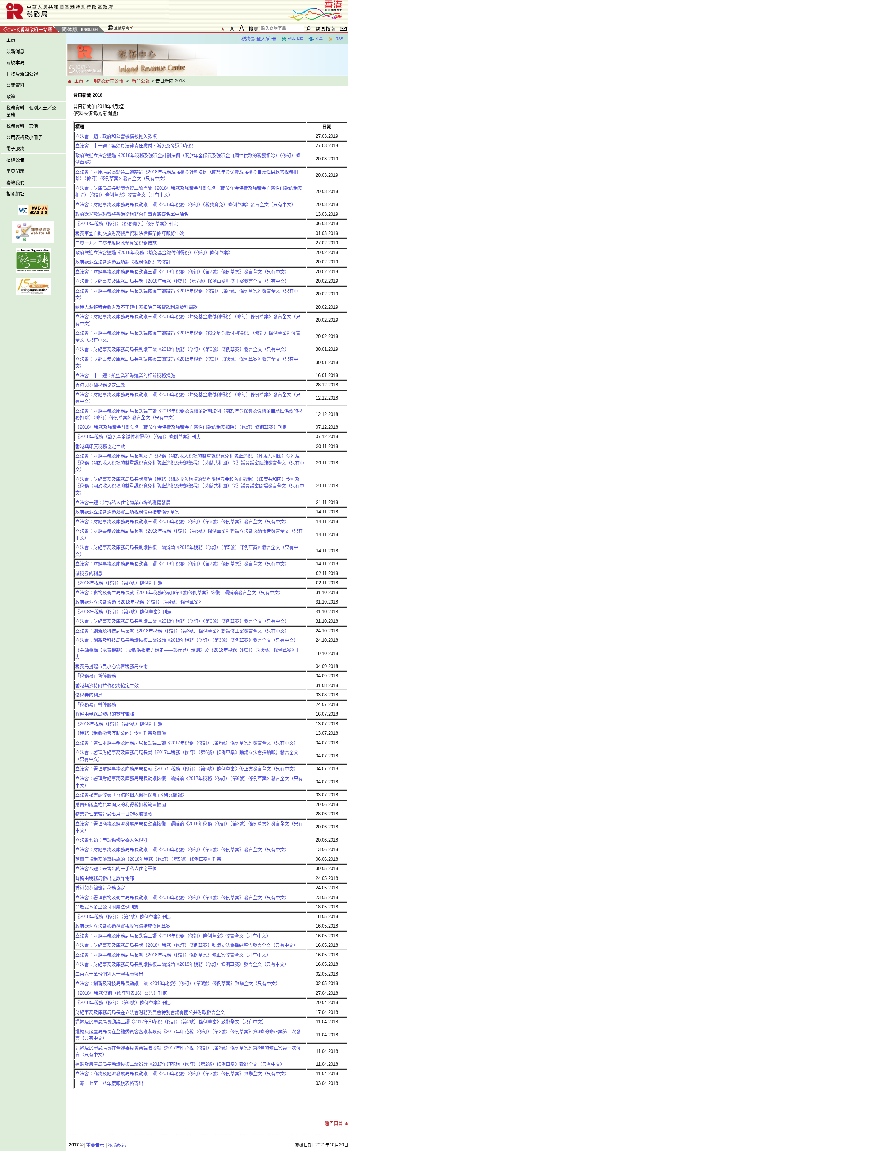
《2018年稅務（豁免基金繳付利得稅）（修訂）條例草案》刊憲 (138, 436)
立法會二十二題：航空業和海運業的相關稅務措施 (125, 375)
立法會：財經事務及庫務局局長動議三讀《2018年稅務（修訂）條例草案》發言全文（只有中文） (173, 935)
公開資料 (15, 85)
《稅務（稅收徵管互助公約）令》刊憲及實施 (120, 733)
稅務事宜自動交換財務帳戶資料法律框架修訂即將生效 (129, 233)
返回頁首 (334, 1123)
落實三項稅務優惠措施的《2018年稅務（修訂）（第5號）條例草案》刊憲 (148, 859)
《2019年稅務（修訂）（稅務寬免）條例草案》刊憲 (126, 223)
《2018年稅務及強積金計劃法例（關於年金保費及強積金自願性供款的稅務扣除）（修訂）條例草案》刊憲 (181, 427)
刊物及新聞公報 (22, 74)
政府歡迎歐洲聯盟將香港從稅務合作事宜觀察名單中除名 (132, 214)
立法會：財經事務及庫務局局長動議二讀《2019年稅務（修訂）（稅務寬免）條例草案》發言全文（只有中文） (185, 204)
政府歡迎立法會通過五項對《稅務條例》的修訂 (122, 262)
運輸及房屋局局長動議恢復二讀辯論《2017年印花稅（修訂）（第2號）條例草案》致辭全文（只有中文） (180, 1064)
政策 (10, 96)
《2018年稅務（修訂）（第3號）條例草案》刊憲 (123, 1002)
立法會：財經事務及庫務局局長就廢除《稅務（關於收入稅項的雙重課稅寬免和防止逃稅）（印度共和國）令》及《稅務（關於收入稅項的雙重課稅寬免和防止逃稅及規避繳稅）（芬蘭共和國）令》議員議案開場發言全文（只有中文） (189, 485)
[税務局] (84, 11)
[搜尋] (252, 28)
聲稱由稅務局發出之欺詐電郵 (104, 878)
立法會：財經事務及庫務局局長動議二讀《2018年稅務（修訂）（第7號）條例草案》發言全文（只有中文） (182, 563)
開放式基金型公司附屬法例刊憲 (107, 906)
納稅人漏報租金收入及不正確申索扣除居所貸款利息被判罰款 (136, 307)
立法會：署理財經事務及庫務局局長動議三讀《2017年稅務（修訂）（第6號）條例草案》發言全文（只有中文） (186, 743)
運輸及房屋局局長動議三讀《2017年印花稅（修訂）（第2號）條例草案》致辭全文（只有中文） (171, 1021)
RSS (338, 39)
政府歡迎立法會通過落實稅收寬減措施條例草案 (122, 926)
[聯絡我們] (343, 28)
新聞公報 (141, 81)
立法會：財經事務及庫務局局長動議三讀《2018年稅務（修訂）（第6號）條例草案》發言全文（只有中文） (182, 349)
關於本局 (15, 62)
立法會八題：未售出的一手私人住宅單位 (116, 868)
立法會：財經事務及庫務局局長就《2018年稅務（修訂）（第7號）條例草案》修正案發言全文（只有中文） (182, 281)
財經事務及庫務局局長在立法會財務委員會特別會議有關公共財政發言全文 (150, 1012)
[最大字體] (241, 28)
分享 (319, 39)
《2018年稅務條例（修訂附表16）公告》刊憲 (121, 993)
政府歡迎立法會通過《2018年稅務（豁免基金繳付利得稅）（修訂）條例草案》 (153, 252)
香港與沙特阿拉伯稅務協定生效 (107, 685)
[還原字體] (222, 28)
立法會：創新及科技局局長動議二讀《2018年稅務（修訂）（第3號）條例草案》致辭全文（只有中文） (177, 983)
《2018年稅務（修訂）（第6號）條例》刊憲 (118, 723)
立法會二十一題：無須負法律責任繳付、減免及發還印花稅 (134, 145)
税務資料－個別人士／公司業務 (33, 111)
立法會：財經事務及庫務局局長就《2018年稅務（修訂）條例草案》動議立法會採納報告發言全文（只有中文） (186, 945)
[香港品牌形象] (315, 10)
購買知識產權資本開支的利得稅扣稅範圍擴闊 (120, 804)
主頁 (10, 39)
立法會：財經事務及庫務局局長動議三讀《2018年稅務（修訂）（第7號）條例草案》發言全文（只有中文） (182, 271)
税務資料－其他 (22, 125)
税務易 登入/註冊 (258, 38)
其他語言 (121, 28)
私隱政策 (117, 1145)
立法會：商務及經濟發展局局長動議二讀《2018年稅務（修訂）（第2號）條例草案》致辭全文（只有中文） (182, 1073)
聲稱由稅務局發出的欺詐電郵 (104, 714)
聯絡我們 (15, 182)
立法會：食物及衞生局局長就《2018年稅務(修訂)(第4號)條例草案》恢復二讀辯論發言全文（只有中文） (179, 592)
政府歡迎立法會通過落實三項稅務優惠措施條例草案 (127, 511)
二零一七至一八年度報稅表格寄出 (109, 1083)
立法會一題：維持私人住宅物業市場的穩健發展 (122, 502)
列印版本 (295, 39)
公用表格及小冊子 (24, 137)
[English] (89, 29)
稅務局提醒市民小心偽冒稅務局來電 (111, 666)
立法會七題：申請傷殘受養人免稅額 (111, 840)
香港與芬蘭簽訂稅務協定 (100, 887)
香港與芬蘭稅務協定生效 (100, 384)
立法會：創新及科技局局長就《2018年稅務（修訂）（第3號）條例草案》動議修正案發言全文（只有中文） (182, 630)
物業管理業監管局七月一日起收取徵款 (113, 814)
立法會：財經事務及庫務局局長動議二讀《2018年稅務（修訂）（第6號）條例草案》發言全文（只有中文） (182, 621)
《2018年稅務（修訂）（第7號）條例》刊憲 (118, 582)
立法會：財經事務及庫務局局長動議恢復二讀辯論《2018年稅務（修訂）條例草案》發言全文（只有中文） (182, 964)
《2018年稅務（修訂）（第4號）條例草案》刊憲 (123, 916)
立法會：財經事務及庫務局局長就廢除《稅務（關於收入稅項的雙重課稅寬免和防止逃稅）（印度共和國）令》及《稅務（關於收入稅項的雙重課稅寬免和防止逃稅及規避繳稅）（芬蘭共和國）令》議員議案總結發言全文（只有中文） (189, 462)
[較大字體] (232, 28)
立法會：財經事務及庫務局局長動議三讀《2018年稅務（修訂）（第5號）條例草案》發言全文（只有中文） (182, 521)
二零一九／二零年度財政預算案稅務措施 (116, 242)
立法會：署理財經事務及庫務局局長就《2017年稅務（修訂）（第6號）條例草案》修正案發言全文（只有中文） (186, 768)
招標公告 (15, 160)
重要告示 (95, 1145)
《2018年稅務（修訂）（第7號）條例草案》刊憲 (123, 611)
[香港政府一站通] (30, 28)
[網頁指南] (325, 28)
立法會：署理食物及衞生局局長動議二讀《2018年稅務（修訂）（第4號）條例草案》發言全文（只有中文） (182, 897)
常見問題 (15, 171)
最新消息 (15, 51)
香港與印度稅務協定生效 (100, 446)
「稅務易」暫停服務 (95, 675)
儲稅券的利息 (88, 573)
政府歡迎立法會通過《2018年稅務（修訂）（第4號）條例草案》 (139, 602)
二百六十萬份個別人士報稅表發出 (109, 974)
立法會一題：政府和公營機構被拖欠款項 (116, 136)
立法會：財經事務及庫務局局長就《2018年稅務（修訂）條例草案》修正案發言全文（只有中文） (173, 954)
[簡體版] (69, 29)
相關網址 (15, 193)
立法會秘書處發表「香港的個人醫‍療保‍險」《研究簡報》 (130, 794)
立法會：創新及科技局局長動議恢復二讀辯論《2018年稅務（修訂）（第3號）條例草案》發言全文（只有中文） (186, 640)
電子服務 (15, 148)
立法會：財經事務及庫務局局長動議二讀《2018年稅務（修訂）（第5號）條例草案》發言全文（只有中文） (182, 849)
